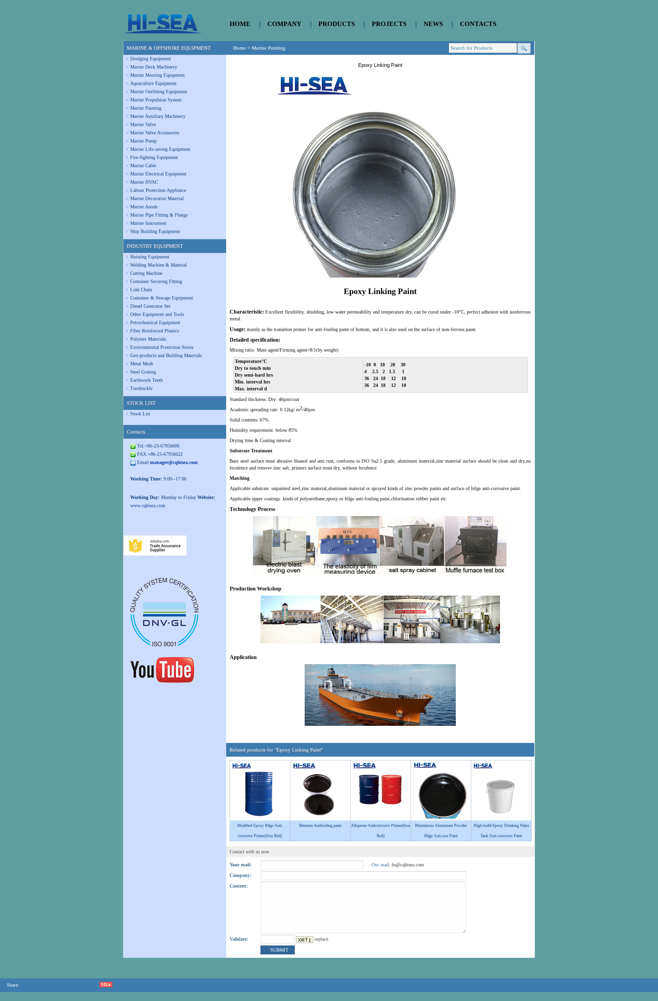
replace (321, 939)
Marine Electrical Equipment (158, 173)
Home (239, 48)
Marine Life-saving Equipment (160, 149)
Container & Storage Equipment (161, 298)
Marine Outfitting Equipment (158, 91)
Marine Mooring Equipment (157, 75)
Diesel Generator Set (150, 306)
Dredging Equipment (150, 58)
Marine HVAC (144, 182)
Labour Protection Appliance (158, 190)
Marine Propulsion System (156, 99)
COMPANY (284, 23)
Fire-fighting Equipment (154, 157)
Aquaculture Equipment (153, 83)
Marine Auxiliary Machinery (157, 116)
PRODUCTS (336, 23)
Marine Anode (144, 206)
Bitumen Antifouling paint (320, 825)
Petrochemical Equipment (155, 322)
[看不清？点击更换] (304, 939)
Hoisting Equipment (149, 256)
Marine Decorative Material (157, 198)
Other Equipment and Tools (157, 314)
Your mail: (241, 864)
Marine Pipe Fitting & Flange (159, 215)
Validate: (239, 939)
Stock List (140, 413)
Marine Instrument (148, 223)
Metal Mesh (141, 363)
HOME (240, 23)
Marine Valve (143, 124)
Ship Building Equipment (155, 231)
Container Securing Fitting (156, 281)
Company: (241, 875)
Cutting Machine (146, 273)
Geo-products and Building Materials (166, 355)
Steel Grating (143, 372)
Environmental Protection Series (161, 347)
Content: (239, 886)
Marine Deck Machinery (153, 67)
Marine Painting (145, 108)
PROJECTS (389, 23)
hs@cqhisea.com (408, 864)
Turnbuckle (141, 388)
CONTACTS (478, 23)
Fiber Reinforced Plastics (154, 330)
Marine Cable (143, 165)
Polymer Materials (148, 339)
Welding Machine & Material (158, 265)
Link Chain (141, 289)
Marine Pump (143, 141)
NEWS (433, 23)
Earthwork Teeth (146, 380)
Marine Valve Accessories (154, 132)
